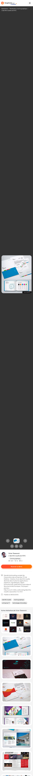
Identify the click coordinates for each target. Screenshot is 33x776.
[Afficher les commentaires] (16, 546)
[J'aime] (12, 546)
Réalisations (4, 8)
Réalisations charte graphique (18, 8)
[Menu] (30, 3)
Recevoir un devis (16, 566)
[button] (8, 541)
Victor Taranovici (14, 553)
